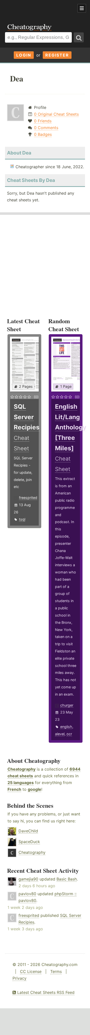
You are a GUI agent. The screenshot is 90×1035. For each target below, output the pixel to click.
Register (57, 55)
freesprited (28, 497)
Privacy (19, 978)
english (66, 726)
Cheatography (22, 769)
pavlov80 (27, 893)
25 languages (21, 782)
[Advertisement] (40, 8)
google (34, 789)
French (14, 789)
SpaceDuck (29, 841)
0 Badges (43, 134)
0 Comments (46, 127)
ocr (69, 734)
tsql (22, 519)
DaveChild (28, 830)
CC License (31, 971)
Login (23, 55)
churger (66, 705)
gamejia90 (28, 878)
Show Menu (82, 8)
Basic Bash (66, 878)
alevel (59, 734)
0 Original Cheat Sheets (56, 114)
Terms (56, 971)
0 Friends (43, 120)
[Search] (79, 37)
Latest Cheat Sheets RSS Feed (45, 992)
